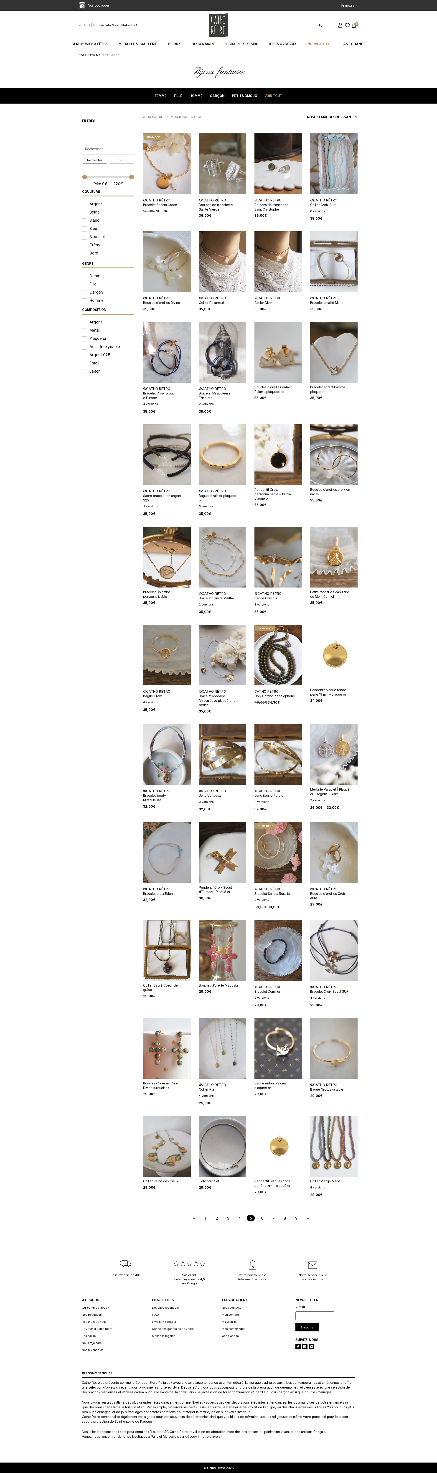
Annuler (122, 160)
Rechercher (94, 160)
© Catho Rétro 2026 (218, 1468)
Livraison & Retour (164, 1321)
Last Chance (353, 44)
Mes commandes (233, 1329)
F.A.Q (155, 1314)
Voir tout (273, 96)
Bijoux (174, 44)
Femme (161, 96)
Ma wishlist (229, 1321)
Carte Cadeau (231, 1336)
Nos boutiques (92, 1314)
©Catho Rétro (156, 200)
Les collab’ (89, 1336)
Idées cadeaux (283, 44)
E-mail (300, 1306)
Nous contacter (232, 1307)
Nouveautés (318, 44)
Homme (196, 96)
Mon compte (230, 1314)
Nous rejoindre (92, 1343)
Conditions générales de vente (173, 1329)
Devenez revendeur (165, 1307)
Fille (178, 96)
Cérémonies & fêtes (89, 44)
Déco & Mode (203, 44)
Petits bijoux (244, 96)
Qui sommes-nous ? (95, 1307)
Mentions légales (163, 1336)
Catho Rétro (266, 691)
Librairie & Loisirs (242, 44)
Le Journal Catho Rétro (97, 1329)
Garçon (217, 96)
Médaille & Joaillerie (138, 44)
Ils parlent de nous (94, 1321)
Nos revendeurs (93, 1350)
